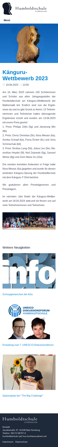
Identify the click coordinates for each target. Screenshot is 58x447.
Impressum (7, 442)
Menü (7, 20)
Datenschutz (21, 442)
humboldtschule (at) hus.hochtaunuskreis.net (24, 436)
